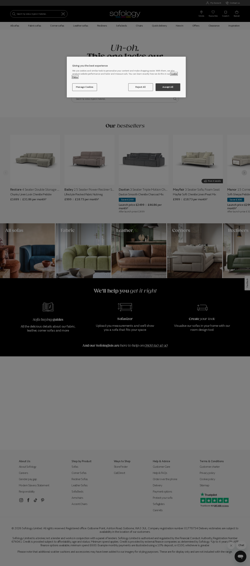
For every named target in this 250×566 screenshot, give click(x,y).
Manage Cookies (84, 87)
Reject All (140, 87)
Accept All (168, 87)
